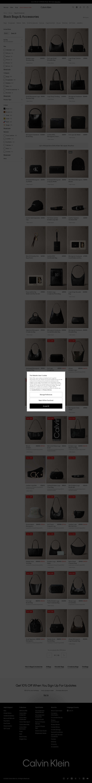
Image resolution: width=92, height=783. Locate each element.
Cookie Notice (36, 390)
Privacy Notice (47, 390)
